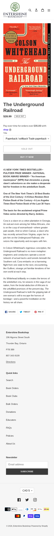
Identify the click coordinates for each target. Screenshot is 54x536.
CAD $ (26, 490)
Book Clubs (11, 396)
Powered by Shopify (39, 526)
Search (9, 380)
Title (5, 133)
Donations (11, 412)
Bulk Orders (12, 404)
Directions (10, 362)
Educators (11, 420)
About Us (10, 443)
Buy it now (27, 157)
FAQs (9, 427)
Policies (10, 435)
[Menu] (49, 10)
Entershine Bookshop (22, 526)
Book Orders (12, 388)
